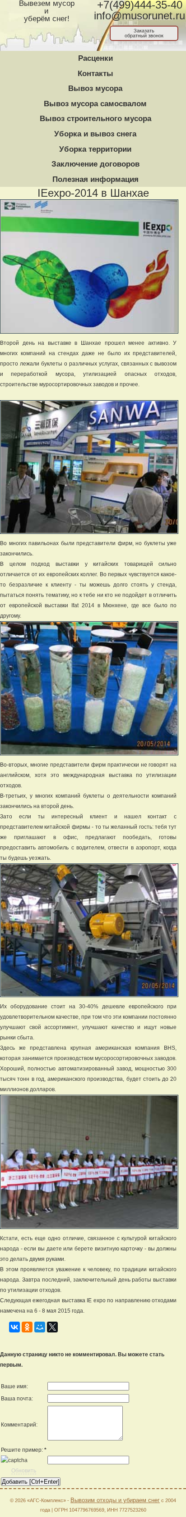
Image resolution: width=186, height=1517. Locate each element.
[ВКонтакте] (14, 1325)
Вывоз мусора (95, 88)
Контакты (95, 73)
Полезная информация (95, 179)
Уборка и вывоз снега (95, 134)
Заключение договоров (95, 164)
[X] (52, 1325)
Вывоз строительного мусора (95, 118)
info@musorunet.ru (139, 16)
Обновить (23, 1470)
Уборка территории (95, 149)
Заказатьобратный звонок (144, 33)
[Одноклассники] (27, 1325)
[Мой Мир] (39, 1325)
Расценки (95, 58)
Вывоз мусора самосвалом (95, 103)
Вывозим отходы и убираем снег (115, 1500)
